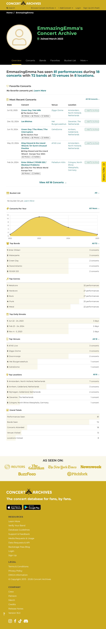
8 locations (83, 75)
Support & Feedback (19, 534)
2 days (96, 326)
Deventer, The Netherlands (21, 397)
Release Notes (15, 608)
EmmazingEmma (24, 12)
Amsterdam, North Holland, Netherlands (74, 113)
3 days (96, 321)
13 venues (60, 75)
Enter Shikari (14, 250)
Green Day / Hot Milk (31, 110)
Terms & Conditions (18, 566)
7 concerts (94, 381)
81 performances (68, 72)
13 (98, 433)
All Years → (94, 208)
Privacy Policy (15, 571)
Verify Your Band (16, 525)
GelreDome (57, 129)
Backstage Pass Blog (19, 547)
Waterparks (14, 255)
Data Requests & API (19, 542)
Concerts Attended (15, 427)
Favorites (55, 60)
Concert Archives (42, 579)
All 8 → (96, 374)
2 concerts (94, 260)
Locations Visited (15, 438)
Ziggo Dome (57, 110)
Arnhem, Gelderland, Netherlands (73, 132)
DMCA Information (18, 575)
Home (9, 12)
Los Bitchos (26, 121)
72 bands (39, 75)
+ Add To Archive (91, 110)
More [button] (83, 60)
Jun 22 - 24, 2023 (16, 321)
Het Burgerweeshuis (18, 361)
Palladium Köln (58, 162)
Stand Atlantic (15, 266)
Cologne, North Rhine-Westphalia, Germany (29, 402)
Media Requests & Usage (21, 538)
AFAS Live (56, 143)
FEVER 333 (14, 271)
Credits (12, 604)
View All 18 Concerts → (53, 182)
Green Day (14, 260)
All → (97, 193)
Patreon (12, 596)
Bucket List (70, 60)
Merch (11, 600)
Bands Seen (12, 422)
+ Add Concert (65, 8)
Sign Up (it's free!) (91, 8)
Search (11, 8)
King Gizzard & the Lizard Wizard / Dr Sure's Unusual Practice (34, 145)
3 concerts (94, 250)
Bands (42, 60)
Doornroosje (14, 356)
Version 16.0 (14, 613)
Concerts (30, 60)
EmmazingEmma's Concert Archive (60, 30)
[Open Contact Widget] (4, 614)
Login (78, 8)
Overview (16, 60)
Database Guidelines (19, 530)
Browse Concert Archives (42, 8)
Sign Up (12, 555)
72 (98, 422)
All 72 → (96, 243)
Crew (11, 591)
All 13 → (96, 339)
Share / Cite (104, 174)
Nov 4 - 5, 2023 (15, 331)
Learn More (40, 90)
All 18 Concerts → (93, 99)
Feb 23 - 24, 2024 (16, 326)
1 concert (95, 361)
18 (98, 427)
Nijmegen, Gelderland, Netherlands (25, 392)
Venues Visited (13, 433)
